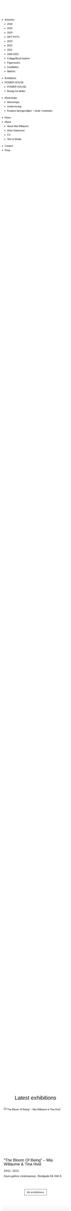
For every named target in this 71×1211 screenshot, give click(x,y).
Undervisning (14, 106)
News (8, 117)
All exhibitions (35, 1192)
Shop (7, 150)
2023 (9, 41)
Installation (12, 67)
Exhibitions (10, 78)
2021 (9, 49)
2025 (9, 28)
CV (9, 134)
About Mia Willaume (18, 126)
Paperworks (13, 62)
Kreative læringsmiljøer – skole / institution (29, 110)
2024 (9, 32)
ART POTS (13, 36)
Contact (9, 145)
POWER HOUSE (14, 82)
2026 (9, 24)
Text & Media (14, 139)
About (8, 121)
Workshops (11, 97)
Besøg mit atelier (16, 91)
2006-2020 (12, 54)
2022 (9, 45)
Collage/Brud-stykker (18, 58)
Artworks (9, 19)
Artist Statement (15, 130)
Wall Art (11, 71)
